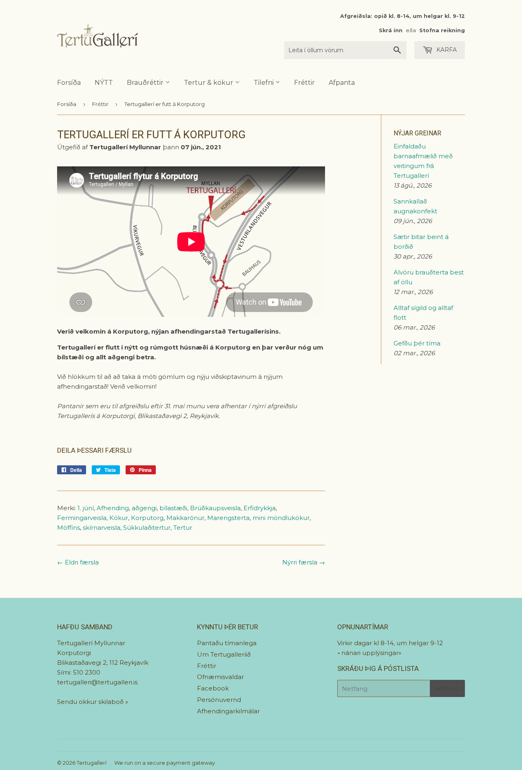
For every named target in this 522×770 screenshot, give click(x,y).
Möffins (68, 527)
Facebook (213, 688)
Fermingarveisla (81, 518)
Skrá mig (447, 689)
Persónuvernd (219, 700)
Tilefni (264, 82)
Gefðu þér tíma (417, 343)
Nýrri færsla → (303, 562)
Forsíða (69, 82)
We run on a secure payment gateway (164, 762)
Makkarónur (185, 518)
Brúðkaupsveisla (215, 508)
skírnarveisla (101, 527)
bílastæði (173, 508)
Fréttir (304, 82)
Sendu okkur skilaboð (91, 702)
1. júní (85, 508)
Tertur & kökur (209, 82)
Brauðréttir (146, 82)
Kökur (118, 518)
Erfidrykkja (259, 508)
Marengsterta (228, 518)
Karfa (446, 49)
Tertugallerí (91, 762)
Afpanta (342, 82)
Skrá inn (391, 30)
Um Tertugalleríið (224, 654)
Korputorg (147, 518)
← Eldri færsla (78, 562)
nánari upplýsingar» (371, 653)
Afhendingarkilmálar (228, 711)
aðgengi (144, 508)
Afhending (113, 508)
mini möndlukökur (281, 518)
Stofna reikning (442, 30)
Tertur (182, 527)
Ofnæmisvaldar (220, 677)
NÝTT (104, 82)
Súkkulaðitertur (146, 527)
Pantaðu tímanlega (227, 643)
